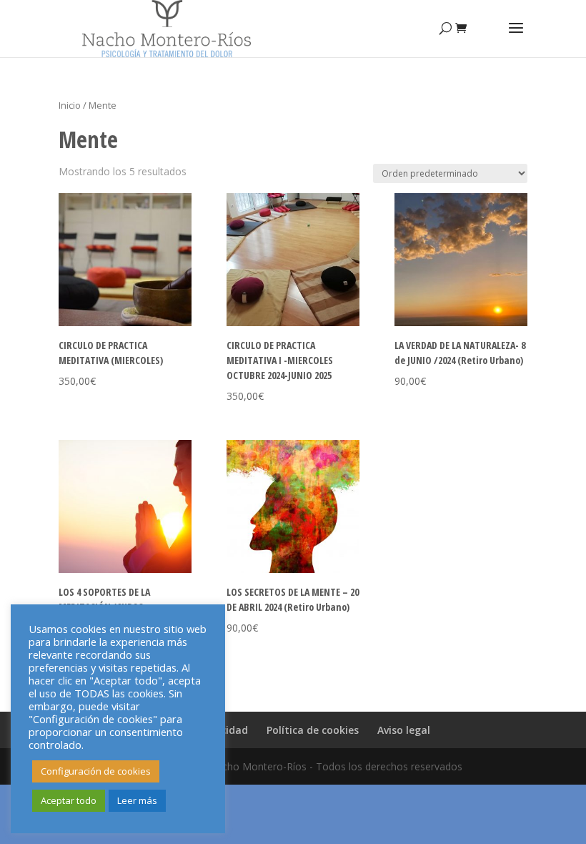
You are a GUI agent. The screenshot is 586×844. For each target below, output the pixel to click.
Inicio (70, 105)
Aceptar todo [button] (68, 800)
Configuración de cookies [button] (96, 771)
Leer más (137, 800)
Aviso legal (403, 730)
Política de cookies (313, 730)
